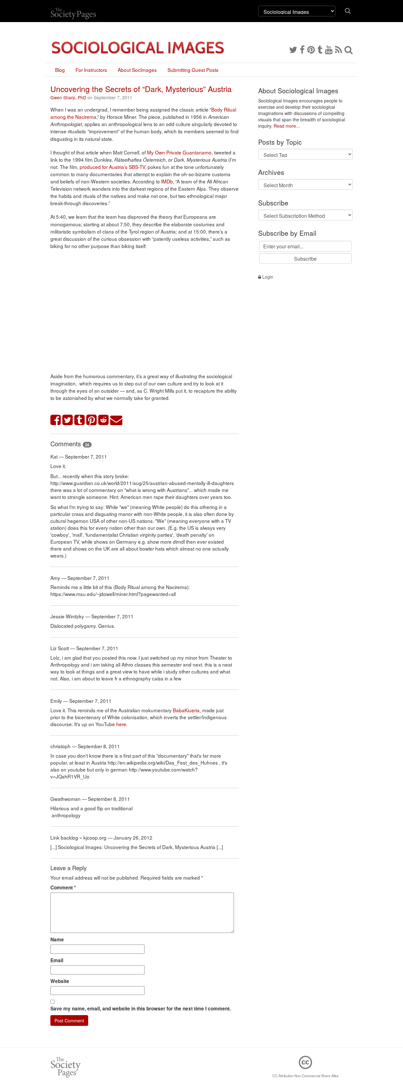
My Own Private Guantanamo (179, 152)
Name (57, 939)
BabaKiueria (186, 710)
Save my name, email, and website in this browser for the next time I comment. (140, 1008)
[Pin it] (91, 420)
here (121, 723)
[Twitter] (293, 49)
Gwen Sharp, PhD (68, 97)
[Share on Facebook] (55, 420)
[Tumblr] (319, 49)
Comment (63, 887)
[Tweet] (67, 420)
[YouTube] (328, 49)
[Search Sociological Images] (348, 49)
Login (267, 277)
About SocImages (137, 69)
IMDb (167, 181)
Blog (60, 69)
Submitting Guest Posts (193, 69)
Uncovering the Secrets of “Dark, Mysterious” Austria (141, 88)
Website (59, 981)
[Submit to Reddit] (103, 420)
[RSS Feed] (338, 49)
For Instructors (91, 69)
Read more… (287, 126)
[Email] (116, 420)
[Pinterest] (311, 49)
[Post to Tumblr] (79, 420)
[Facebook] (302, 49)
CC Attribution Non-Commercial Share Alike (305, 1075)
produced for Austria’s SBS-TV (112, 166)
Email (56, 960)
